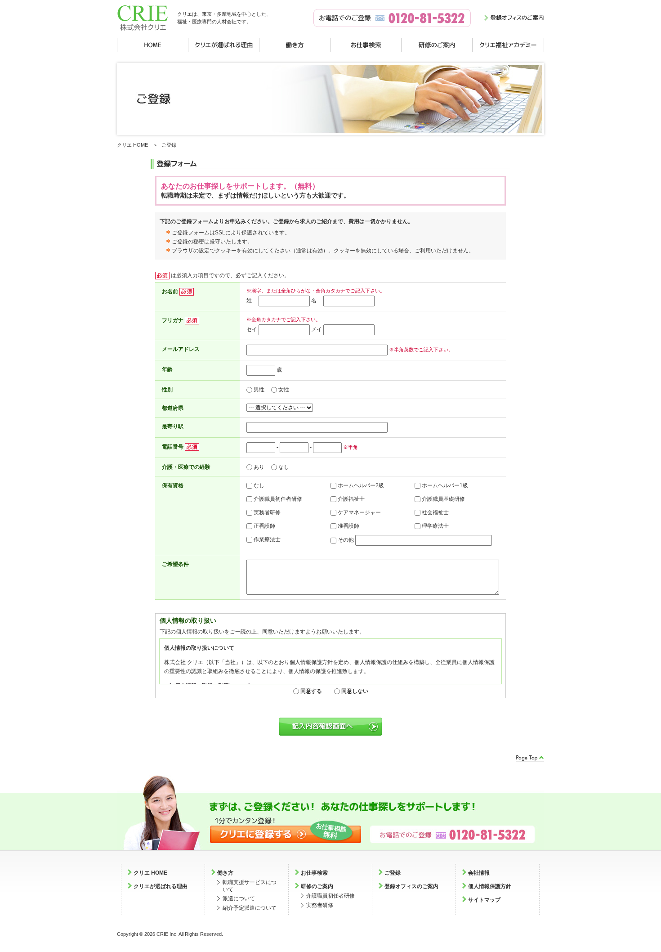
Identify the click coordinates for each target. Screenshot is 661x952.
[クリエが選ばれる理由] (223, 45)
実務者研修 (319, 905)
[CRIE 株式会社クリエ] (142, 34)
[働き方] (294, 45)
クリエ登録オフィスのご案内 (514, 18)
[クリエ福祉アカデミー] (508, 45)
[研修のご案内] (437, 45)
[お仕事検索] (366, 45)
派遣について (239, 898)
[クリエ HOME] (152, 45)
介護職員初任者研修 (330, 896)
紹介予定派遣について (250, 908)
